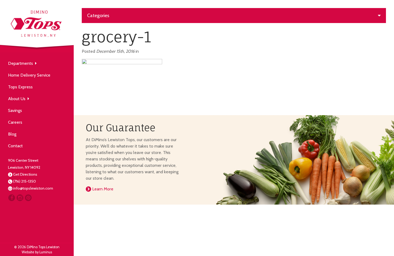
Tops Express (20, 86)
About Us (18, 98)
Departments (21, 63)
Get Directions (25, 174)
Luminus (45, 252)
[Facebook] (11, 197)
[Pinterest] (28, 197)
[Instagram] (20, 197)
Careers (15, 122)
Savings (15, 110)
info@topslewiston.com (33, 188)
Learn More (102, 188)
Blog (12, 134)
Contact (15, 145)
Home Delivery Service (29, 75)
